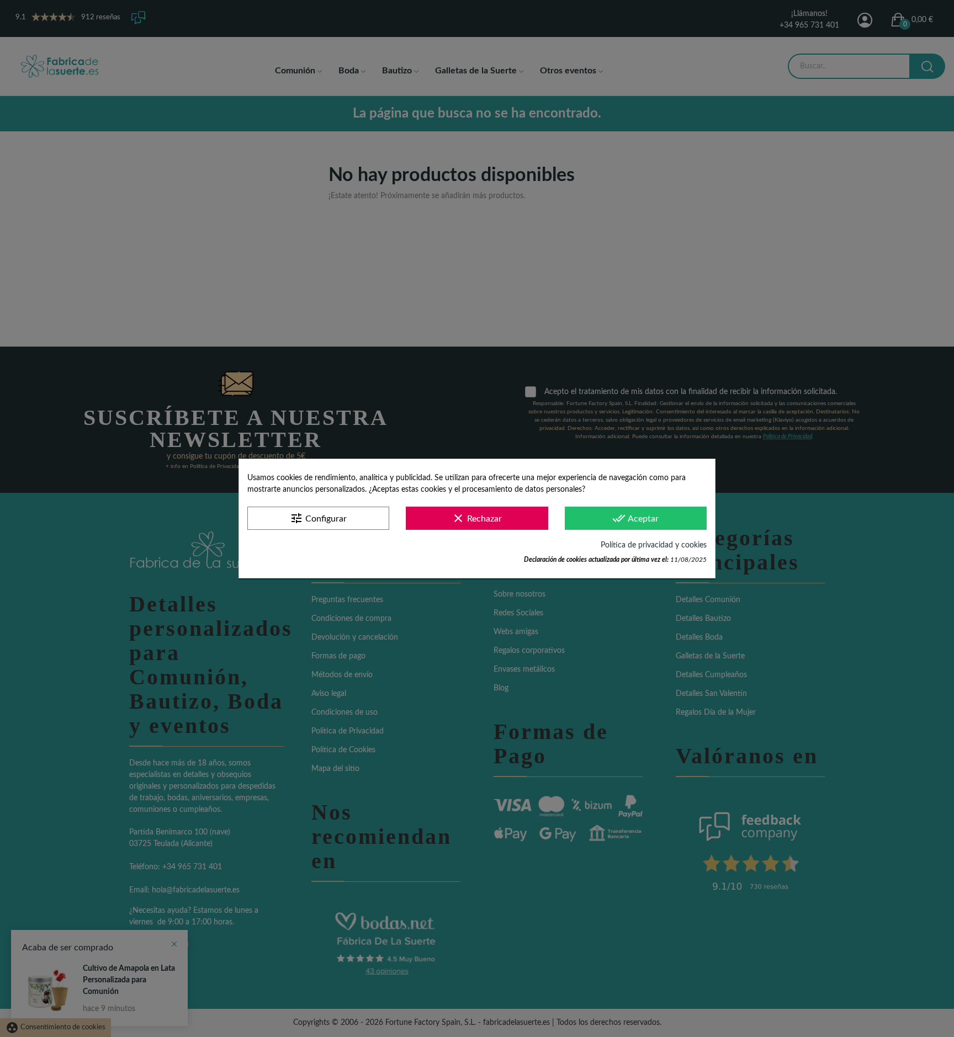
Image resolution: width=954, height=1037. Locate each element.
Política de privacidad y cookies (654, 545)
